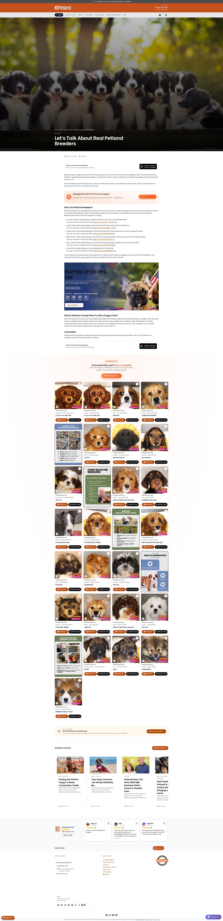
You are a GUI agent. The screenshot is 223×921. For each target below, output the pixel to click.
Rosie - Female (63, 709)
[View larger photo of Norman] (108, 511)
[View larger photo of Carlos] (166, 595)
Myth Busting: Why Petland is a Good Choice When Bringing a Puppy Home (167, 787)
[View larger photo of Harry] (137, 595)
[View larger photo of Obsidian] (79, 384)
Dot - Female (120, 667)
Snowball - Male (149, 540)
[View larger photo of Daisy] (137, 468)
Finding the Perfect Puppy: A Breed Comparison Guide (69, 782)
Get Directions (63, 874)
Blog (125, 15)
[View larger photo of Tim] (79, 553)
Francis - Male (149, 667)
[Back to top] (166, 848)
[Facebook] (58, 905)
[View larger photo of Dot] (137, 638)
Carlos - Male (149, 625)
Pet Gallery (89, 15)
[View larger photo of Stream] (108, 384)
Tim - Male (61, 582)
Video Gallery (107, 872)
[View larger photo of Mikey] (108, 595)
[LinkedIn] (82, 905)
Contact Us (106, 869)
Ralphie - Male (91, 582)
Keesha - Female (63, 625)
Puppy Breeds (99, 15)
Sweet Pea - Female (64, 498)
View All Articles (160, 748)
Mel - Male (148, 498)
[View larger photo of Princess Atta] (108, 638)
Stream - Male (91, 413)
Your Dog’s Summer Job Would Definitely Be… (102, 782)
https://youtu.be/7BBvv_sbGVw (104, 228)
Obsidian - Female (64, 413)
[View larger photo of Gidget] (137, 426)
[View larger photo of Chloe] (166, 384)
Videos (80, 15)
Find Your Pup (73, 305)
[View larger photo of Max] (137, 384)
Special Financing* (108, 862)
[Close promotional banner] (155, 265)
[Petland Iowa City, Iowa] (63, 8)
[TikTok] (79, 905)
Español (106, 874)
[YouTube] (72, 905)
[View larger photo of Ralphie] (108, 553)
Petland (66, 130)
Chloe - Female (149, 413)
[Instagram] (65, 905)
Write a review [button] (67, 835)
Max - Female (120, 413)
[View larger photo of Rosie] (79, 680)
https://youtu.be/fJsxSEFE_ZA (104, 239)
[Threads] (75, 905)
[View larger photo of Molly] (108, 426)
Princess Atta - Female (94, 667)
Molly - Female (91, 455)
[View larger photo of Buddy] (166, 426)
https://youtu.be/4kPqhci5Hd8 (104, 245)
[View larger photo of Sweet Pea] (79, 468)
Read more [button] (145, 838)
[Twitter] (61, 905)
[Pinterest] (68, 905)
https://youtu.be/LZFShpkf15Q (104, 234)
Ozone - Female (63, 540)
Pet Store (164, 776)
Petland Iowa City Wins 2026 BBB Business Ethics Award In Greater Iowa (133, 785)
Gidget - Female (121, 455)
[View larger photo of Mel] (166, 468)
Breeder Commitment (113, 15)
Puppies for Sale (70, 15)
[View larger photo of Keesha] (79, 595)
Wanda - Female (121, 582)
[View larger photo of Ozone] (79, 511)
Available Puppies (108, 860)
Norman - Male (91, 540)
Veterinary (160, 778)
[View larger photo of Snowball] (166, 511)
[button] (167, 831)
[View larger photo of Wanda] (137, 553)
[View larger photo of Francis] (166, 638)
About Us (106, 865)
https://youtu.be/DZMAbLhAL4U (104, 251)
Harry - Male (120, 625)
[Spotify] (84, 905)
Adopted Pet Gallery (109, 867)
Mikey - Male (91, 625)
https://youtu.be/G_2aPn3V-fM (104, 222)
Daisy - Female (120, 498)
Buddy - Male (149, 455)
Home (56, 130)
